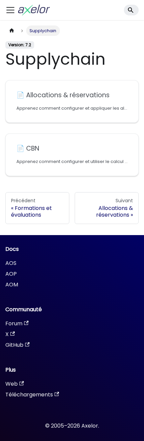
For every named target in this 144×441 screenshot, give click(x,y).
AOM (11, 284)
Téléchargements (29, 394)
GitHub (14, 345)
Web (11, 384)
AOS (10, 263)
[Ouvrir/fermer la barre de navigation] (10, 10)
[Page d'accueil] (11, 30)
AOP (11, 274)
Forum (13, 323)
